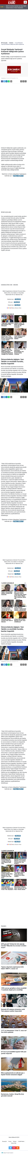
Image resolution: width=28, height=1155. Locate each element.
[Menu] (25, 2)
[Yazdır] (11, 81)
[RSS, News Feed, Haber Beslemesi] (17, 1147)
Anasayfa (4, 1141)
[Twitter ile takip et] (10, 1147)
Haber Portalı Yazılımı (8, 1152)
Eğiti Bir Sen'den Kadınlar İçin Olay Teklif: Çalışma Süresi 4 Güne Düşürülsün (16, 6)
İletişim (14, 1141)
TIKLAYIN (17, 299)
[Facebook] (2, 81)
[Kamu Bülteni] (11, 2)
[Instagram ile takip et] (14, 1147)
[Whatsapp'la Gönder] (9, 81)
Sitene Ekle (13, 1143)
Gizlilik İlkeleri (21, 1141)
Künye (9, 1141)
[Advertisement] (14, 26)
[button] (21, 81)
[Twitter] (4, 81)
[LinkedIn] (6, 81)
